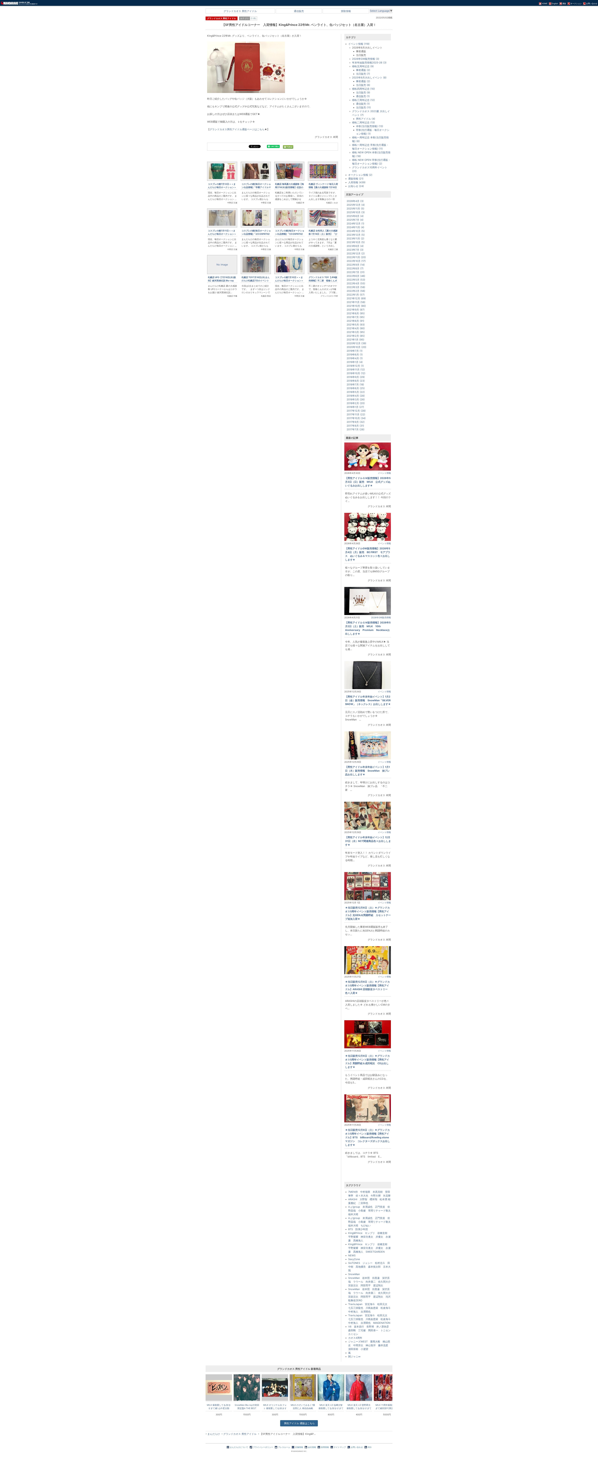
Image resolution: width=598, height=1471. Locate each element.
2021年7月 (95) (356, 317)
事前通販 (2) (363, 70)
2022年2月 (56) (356, 290)
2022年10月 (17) (356, 261)
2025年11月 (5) (355, 208)
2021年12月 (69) (356, 298)
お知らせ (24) (356, 186)
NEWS (352, 1255)
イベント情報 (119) (359, 43)
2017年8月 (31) (355, 425)
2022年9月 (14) (356, 264)
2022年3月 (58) (356, 287)
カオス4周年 (355, 1337)
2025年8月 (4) (355, 216)
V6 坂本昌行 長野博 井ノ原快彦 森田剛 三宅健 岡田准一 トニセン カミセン (370, 1330)
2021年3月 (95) (356, 332)
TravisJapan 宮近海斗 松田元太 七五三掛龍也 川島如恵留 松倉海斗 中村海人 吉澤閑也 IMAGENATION (370, 1319)
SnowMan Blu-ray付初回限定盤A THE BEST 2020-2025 (247, 1407)
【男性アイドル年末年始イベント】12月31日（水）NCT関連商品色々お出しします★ (368, 841)
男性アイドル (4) (365, 118)
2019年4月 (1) (355, 358)
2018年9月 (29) (356, 377)
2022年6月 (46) (356, 275)
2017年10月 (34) (356, 418)
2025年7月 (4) (355, 219)
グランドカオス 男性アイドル (240, 11)
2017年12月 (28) (356, 410)
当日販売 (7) (363, 73)
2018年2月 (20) (356, 403)
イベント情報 (384, 473)
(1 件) (253, 18)
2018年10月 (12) (356, 373)
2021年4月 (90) (356, 328)
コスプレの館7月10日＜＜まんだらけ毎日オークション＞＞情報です (289, 280)
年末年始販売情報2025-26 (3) (369, 62)
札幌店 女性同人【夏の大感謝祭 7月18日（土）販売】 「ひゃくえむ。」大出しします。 (323, 233)
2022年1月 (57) (356, 294)
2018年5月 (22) (356, 392)
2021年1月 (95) (355, 339)
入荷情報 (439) (356, 182)
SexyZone (354, 1259)
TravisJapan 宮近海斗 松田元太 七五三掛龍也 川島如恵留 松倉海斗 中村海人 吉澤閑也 (370, 1308)
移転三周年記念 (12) (363, 100)
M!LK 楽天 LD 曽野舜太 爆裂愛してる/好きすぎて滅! (359, 1407)
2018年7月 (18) (355, 384)
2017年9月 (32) (356, 421)
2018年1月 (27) (355, 406)
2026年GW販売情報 (381, 617)
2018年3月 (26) (356, 399)
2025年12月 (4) (356, 204)
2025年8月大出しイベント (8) (369, 77)
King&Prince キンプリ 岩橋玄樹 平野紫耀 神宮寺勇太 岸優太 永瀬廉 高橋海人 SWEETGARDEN (369, 1248)
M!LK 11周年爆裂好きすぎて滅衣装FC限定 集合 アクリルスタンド (387, 1407)
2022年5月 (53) (356, 279)
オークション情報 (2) (360, 174)
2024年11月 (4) (355, 227)
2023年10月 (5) (356, 242)
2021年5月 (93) (356, 324)
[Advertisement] (272, 352)
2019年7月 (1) (355, 350)
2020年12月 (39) (356, 343)
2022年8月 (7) (355, 268)
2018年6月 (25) (356, 388)
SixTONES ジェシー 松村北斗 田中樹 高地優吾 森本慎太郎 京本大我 (369, 1266)
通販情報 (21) (355, 178)
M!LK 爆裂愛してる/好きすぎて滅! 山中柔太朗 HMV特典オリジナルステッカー (219, 1407)
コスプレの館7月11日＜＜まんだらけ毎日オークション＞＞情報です (222, 233)
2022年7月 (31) (356, 272)
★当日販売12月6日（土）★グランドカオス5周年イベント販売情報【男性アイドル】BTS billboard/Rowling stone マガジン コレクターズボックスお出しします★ (367, 1137)
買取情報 (346, 11)
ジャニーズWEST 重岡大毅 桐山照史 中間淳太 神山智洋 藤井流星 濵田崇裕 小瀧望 (369, 1345)
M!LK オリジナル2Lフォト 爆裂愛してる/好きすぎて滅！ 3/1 (275, 1407)
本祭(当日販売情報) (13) (369, 126)
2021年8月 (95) (356, 313)
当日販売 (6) (363, 85)
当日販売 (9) (363, 92)
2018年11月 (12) (356, 369)
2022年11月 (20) (356, 257)
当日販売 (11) (363, 107)
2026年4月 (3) (355, 201)
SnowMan (354, 1274)
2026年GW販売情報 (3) (365, 58)
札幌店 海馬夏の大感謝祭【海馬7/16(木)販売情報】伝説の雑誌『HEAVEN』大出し (289, 187)
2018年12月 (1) (355, 365)
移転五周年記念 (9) (363, 66)
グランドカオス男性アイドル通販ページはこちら (237, 129)
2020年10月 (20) (356, 347)
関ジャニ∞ (354, 1356)
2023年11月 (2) (355, 238)
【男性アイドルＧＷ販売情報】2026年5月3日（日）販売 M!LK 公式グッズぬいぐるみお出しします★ (368, 482)
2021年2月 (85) (356, 335)
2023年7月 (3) (355, 249)
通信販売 (299, 11)
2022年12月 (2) (356, 253)
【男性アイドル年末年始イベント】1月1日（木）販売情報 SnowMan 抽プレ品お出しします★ (367, 770)
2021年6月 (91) (355, 320)
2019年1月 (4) (355, 362)
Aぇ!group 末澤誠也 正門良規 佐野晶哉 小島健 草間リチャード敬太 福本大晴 (370, 1210)
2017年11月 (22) (356, 414)
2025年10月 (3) (356, 212)
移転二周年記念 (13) (363, 122)
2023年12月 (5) (356, 234)
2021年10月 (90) (356, 305)
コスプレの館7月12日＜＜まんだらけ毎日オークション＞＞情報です (222, 187)
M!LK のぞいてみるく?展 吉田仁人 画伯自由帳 (303, 1407)
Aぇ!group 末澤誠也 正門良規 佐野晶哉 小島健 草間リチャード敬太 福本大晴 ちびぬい (370, 1221)
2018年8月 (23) (356, 380)
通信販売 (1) (363, 96)
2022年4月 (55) (356, 283)
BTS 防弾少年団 (358, 1229)
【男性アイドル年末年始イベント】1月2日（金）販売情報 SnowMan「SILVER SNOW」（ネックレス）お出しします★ (369, 700)
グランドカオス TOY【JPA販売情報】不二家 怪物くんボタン (323, 280)
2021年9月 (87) (356, 309)
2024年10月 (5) (356, 231)
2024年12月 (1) (355, 223)
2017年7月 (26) (355, 429)
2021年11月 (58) (356, 302)
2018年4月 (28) (356, 395)
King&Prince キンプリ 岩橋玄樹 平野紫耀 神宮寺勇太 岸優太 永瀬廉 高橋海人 (369, 1236)
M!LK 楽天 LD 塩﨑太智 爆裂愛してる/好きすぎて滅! (331, 1407)
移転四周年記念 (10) (363, 88)
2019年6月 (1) (355, 354)
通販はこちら (299, 1423)
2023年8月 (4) (355, 246)
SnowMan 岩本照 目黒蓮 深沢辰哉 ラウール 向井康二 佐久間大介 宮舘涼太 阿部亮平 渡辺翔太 (370, 1281)
